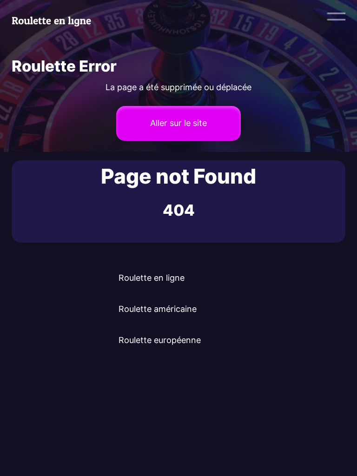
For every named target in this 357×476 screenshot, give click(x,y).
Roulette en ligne (152, 278)
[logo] (57, 16)
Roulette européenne (160, 340)
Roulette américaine (158, 309)
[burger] (336, 16)
